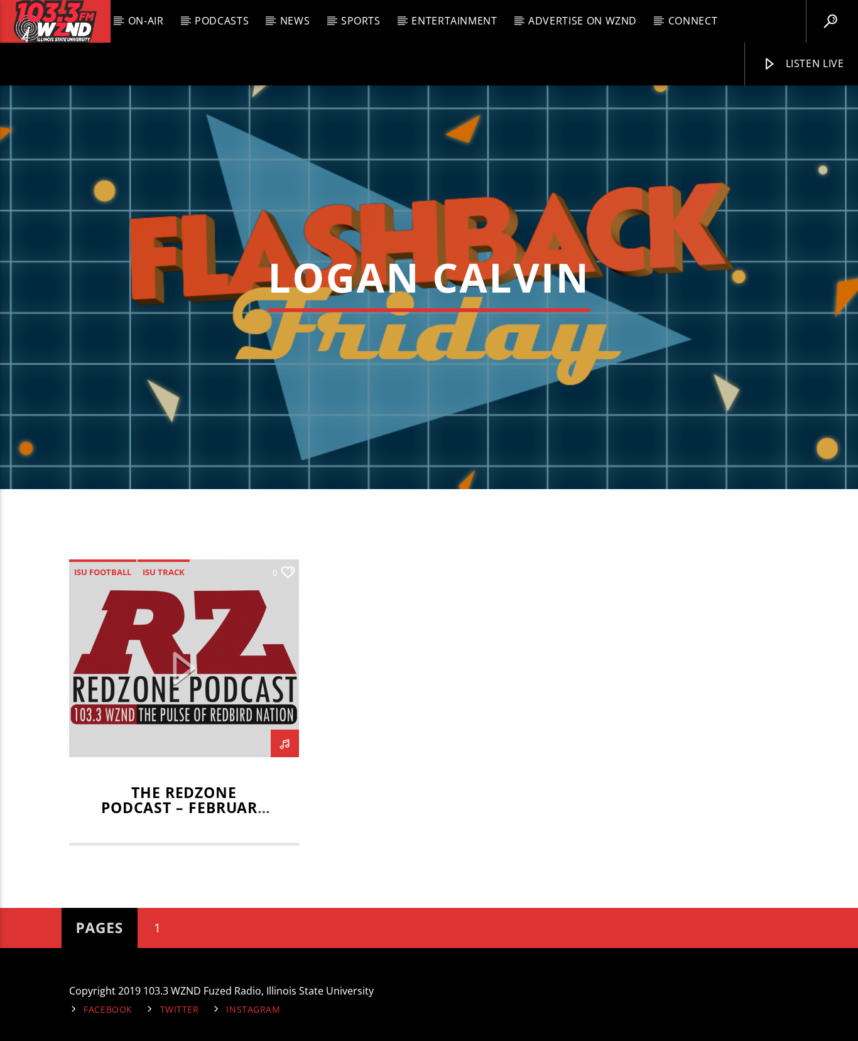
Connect (692, 21)
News (295, 21)
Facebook (108, 1009)
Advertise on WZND (582, 21)
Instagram (253, 1009)
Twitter (179, 1009)
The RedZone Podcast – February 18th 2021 (184, 808)
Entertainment (454, 21)
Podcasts (222, 21)
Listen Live (813, 63)
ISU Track (164, 572)
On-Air (146, 21)
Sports (361, 21)
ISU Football (102, 572)
